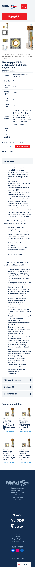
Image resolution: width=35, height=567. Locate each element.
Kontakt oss (17, 537)
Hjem (3, 54)
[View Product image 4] (5, 47)
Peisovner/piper (11, 54)
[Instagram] (17, 550)
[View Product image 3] (5, 40)
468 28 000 (20, 488)
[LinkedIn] (22, 550)
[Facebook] (13, 550)
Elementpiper (21, 54)
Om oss (17, 534)
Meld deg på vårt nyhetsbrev (14, 16)
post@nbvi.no (19, 490)
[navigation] (24, 564)
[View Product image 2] (5, 32)
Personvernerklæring (17, 541)
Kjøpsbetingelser (17, 539)
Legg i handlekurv (22, 146)
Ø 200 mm (10, 151)
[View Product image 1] (5, 25)
